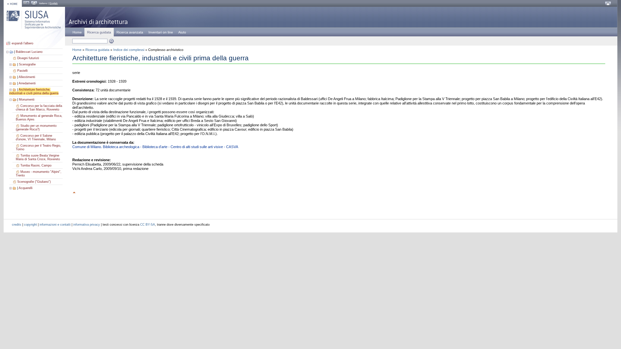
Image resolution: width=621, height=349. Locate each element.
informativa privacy (86, 224)
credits (16, 224)
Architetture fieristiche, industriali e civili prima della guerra (33, 91)
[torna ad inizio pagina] (74, 192)
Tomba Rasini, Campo (35, 165)
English (53, 3)
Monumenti (26, 99)
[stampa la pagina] (34, 3)
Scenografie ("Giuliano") (34, 181)
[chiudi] (11, 99)
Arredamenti (27, 83)
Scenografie (27, 64)
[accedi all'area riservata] (608, 3)
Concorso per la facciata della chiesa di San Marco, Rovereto (39, 107)
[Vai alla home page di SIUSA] (13, 3)
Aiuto (182, 32)
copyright (30, 224)
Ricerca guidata (97, 50)
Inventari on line (160, 32)
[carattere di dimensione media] (26, 3)
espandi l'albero (22, 43)
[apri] (11, 64)
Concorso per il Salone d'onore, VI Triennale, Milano (36, 137)
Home (77, 32)
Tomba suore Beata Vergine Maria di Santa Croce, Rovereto (38, 157)
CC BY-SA (147, 224)
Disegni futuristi (28, 58)
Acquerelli (26, 188)
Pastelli (22, 70)
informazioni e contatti (55, 224)
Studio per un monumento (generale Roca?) (36, 127)
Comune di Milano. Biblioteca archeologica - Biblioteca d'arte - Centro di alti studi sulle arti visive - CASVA (155, 147)
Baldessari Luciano (29, 52)
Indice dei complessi (128, 50)
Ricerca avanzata (129, 32)
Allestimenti (27, 77)
